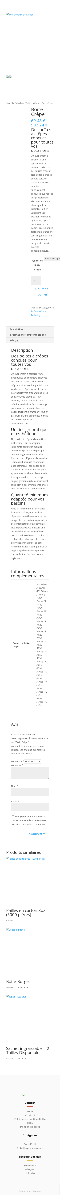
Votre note (17, 761)
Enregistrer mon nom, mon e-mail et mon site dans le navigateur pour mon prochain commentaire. (29, 820)
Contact (30, 1115)
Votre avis (17, 765)
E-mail (15, 801)
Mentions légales (30, 1126)
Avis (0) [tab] (13, 340)
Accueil (9, 103)
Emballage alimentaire (30, 1148)
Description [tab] (16, 329)
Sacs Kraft (30, 1144)
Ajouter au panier (43, 291)
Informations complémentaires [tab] (27, 334)
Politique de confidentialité (30, 1119)
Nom (14, 786)
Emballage (19, 103)
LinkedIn (30, 1173)
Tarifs (30, 1111)
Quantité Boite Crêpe (37, 265)
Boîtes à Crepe (33, 103)
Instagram (30, 1169)
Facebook (30, 1165)
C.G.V (30, 1123)
